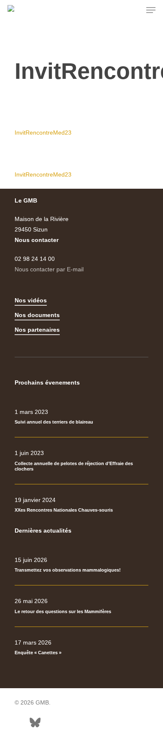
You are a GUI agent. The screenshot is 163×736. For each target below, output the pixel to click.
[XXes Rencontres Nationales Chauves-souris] (81, 504)
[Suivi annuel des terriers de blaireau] (81, 416)
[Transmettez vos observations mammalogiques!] (81, 564)
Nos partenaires (37, 329)
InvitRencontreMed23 (43, 132)
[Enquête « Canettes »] (81, 647)
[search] (134, 10)
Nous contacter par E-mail (49, 269)
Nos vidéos (31, 300)
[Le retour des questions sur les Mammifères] (81, 606)
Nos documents (37, 315)
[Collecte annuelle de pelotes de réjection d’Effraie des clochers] (81, 460)
